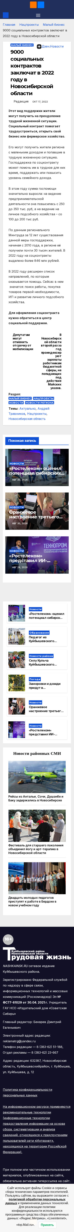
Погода (34, 679)
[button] (69, 15)
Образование (39, 632)
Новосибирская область (27, 419)
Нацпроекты (29, 24)
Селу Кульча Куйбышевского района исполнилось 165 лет (45, 666)
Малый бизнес (54, 24)
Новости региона (40, 402)
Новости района (41, 655)
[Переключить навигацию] (38, 15)
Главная (9, 24)
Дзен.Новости (53, 46)
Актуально (27, 408)
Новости (16, 402)
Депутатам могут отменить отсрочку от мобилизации (23, 342)
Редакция (21, 101)
